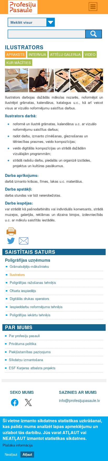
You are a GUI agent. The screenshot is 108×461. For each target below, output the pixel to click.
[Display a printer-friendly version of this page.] (11, 231)
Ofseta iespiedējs (23, 290)
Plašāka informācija (18, 445)
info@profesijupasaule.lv (79, 400)
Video (90, 54)
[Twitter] (11, 244)
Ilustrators (17, 274)
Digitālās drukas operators (29, 298)
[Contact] (23, 244)
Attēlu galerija (65, 54)
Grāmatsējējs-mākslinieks (29, 266)
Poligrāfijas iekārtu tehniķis (30, 314)
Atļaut (27, 455)
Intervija (37, 54)
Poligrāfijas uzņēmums (27, 260)
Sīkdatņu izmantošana (26, 359)
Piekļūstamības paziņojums (30, 351)
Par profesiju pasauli (24, 335)
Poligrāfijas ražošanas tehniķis (33, 282)
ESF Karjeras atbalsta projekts (32, 367)
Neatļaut (11, 455)
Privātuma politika (22, 343)
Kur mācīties (18, 62)
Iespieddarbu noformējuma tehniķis (36, 306)
